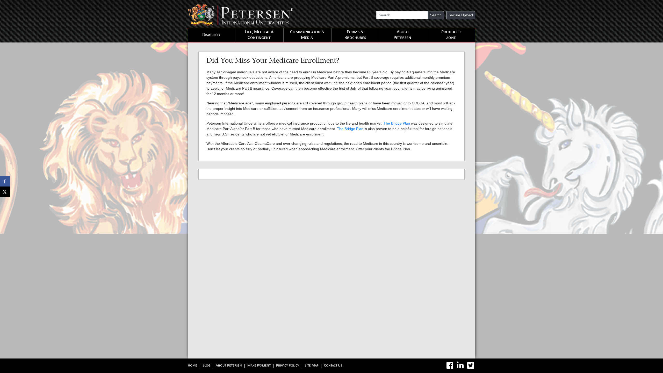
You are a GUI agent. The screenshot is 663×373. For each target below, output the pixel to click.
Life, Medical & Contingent (259, 35)
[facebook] (449, 365)
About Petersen (402, 35)
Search (436, 15)
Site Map (312, 366)
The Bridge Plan (397, 123)
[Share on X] (5, 192)
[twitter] (470, 365)
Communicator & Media (307, 35)
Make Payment (259, 366)
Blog (206, 366)
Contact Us (333, 366)
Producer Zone (451, 35)
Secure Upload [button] (461, 15)
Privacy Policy (287, 366)
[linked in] (460, 365)
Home (192, 366)
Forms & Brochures (355, 35)
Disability (211, 35)
